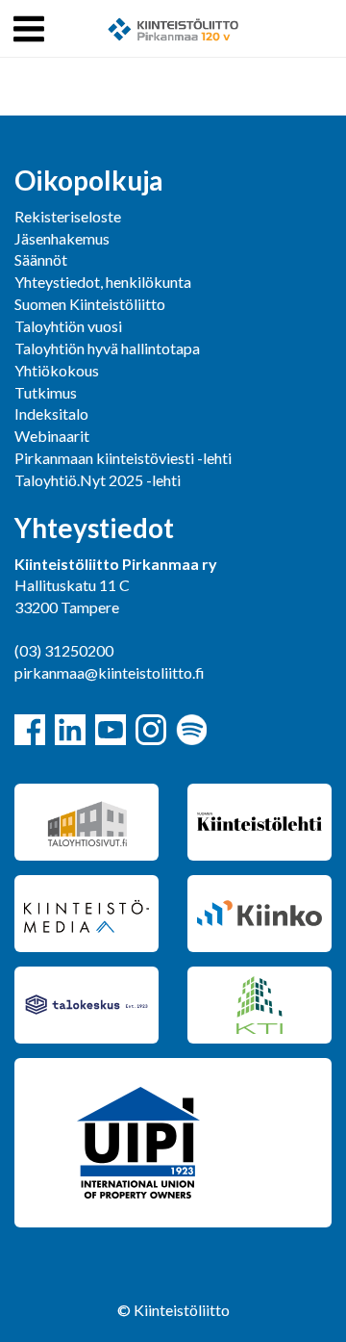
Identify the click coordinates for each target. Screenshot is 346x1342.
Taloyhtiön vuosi (68, 326)
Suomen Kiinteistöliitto (89, 304)
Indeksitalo (51, 413)
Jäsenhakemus (62, 238)
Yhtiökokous (56, 370)
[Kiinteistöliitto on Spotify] (191, 729)
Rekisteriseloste (67, 216)
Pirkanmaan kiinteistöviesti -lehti (123, 458)
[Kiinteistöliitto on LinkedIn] (70, 729)
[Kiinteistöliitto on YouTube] (110, 729)
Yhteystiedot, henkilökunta (102, 281)
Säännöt (40, 259)
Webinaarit (51, 435)
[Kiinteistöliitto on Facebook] (29, 729)
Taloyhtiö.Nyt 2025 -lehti (99, 480)
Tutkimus (45, 392)
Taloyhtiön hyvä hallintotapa (107, 348)
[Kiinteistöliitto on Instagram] (151, 729)
